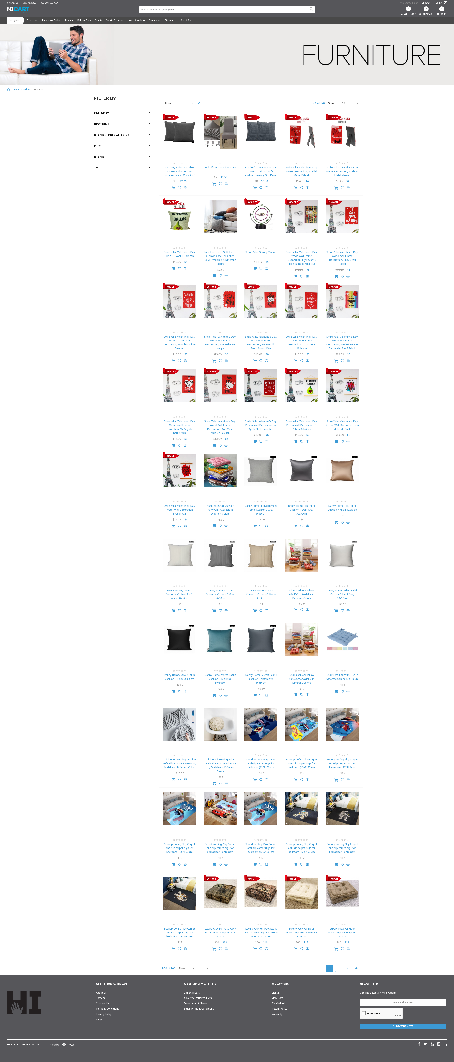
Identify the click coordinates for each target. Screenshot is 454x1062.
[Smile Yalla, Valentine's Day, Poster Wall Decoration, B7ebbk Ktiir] (179, 470)
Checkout (426, 2)
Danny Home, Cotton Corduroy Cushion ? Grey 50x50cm (220, 594)
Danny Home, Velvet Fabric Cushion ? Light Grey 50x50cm (342, 594)
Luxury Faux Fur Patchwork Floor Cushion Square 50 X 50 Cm (220, 932)
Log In (439, 2)
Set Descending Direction (199, 103)
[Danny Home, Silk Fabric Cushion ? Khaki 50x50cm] (342, 470)
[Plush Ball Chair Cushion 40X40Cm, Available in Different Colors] (220, 470)
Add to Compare (185, 187)
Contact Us (102, 1003)
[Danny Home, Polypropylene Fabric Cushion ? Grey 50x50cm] (261, 470)
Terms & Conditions (107, 1008)
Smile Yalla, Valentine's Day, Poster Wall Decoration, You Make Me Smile (342, 425)
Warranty (277, 1014)
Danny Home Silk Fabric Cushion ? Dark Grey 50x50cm (301, 509)
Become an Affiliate (195, 1003)
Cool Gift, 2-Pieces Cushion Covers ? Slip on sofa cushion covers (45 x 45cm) (179, 171)
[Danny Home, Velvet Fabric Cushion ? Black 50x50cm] (179, 639)
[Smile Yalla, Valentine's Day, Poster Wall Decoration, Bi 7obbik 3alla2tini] (301, 386)
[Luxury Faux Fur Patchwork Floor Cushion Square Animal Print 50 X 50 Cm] (261, 893)
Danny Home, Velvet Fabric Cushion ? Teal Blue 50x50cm (220, 678)
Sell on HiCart (192, 992)
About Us (101, 992)
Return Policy (279, 1008)
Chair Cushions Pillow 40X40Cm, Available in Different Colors (301, 594)
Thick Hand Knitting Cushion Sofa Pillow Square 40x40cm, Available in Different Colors (179, 763)
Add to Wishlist (179, 187)
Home (8, 89)
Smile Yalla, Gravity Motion (260, 252)
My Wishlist (278, 1003)
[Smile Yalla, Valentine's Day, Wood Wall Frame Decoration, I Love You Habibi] (342, 217)
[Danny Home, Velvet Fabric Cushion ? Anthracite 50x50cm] (261, 639)
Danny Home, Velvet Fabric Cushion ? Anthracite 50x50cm (261, 678)
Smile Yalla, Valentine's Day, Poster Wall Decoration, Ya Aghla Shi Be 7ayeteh (261, 425)
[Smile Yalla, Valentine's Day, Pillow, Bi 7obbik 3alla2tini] (179, 217)
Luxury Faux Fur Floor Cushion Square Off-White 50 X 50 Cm (301, 932)
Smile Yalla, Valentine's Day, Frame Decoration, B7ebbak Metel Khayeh (342, 171)
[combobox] (227, 9)
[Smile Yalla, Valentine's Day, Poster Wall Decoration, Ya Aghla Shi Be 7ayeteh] (261, 386)
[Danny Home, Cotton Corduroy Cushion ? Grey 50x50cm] (220, 555)
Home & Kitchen (22, 89)
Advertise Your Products (198, 998)
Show (331, 103)
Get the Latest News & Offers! (378, 992)
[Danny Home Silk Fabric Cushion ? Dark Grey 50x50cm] (301, 470)
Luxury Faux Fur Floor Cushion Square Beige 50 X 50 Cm (342, 932)
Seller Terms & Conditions (199, 1008)
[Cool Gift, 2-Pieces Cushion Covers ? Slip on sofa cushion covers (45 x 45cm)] (179, 132)
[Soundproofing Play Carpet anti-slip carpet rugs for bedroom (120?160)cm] (261, 724)
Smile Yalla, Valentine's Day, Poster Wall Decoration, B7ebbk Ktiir (179, 509)
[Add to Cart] (173, 187)
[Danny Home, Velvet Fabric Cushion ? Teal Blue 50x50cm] (220, 639)
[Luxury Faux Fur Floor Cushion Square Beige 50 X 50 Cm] (342, 893)
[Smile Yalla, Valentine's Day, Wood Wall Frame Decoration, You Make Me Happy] (220, 301)
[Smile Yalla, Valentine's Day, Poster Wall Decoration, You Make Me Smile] (342, 386)
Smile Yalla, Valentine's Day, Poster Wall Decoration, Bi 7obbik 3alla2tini (301, 425)
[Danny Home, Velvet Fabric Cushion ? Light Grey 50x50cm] (342, 555)
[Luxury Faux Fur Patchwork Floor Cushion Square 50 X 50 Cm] (220, 893)
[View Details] (214, 275)
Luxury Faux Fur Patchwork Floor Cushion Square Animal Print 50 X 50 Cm (261, 932)
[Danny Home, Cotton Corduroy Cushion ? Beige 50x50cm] (261, 555)
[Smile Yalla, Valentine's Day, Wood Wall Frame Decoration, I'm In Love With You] (301, 301)
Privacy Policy (104, 1014)
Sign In (276, 992)
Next (356, 968)
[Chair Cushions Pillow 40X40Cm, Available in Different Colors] (301, 555)
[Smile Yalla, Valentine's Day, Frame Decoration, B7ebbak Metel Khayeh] (342, 132)
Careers (100, 998)
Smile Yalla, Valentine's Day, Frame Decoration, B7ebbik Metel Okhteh (302, 171)
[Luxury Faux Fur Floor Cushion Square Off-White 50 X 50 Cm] (301, 893)
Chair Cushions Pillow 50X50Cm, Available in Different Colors (301, 678)
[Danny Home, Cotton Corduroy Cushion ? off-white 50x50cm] (179, 555)
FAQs (99, 1019)
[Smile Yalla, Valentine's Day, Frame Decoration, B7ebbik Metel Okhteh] (301, 132)
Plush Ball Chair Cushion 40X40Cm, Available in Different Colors (220, 509)
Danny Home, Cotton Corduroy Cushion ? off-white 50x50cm (179, 594)
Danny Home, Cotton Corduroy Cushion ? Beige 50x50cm (261, 594)
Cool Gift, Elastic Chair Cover (220, 167)
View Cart (277, 998)
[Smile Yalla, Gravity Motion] (261, 217)
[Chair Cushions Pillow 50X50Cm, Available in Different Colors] (301, 639)
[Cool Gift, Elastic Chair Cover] (220, 132)
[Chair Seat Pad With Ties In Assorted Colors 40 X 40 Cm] (342, 639)
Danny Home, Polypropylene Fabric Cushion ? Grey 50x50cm (260, 509)
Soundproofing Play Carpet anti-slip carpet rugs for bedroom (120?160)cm (260, 763)
